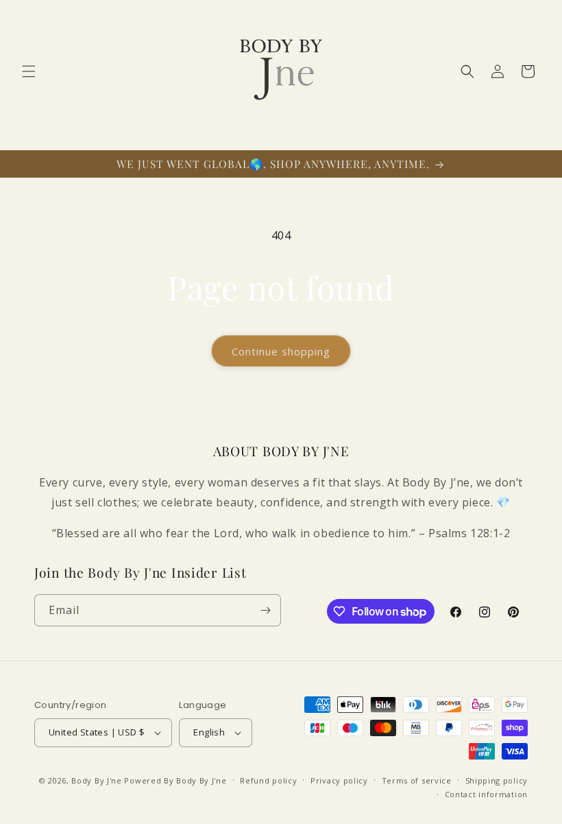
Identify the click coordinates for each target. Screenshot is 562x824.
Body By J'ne (96, 780)
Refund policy (268, 780)
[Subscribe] (265, 610)
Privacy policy (339, 780)
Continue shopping (281, 351)
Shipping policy (496, 780)
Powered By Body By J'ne (175, 780)
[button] (29, 71)
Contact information (486, 794)
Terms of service (417, 780)
